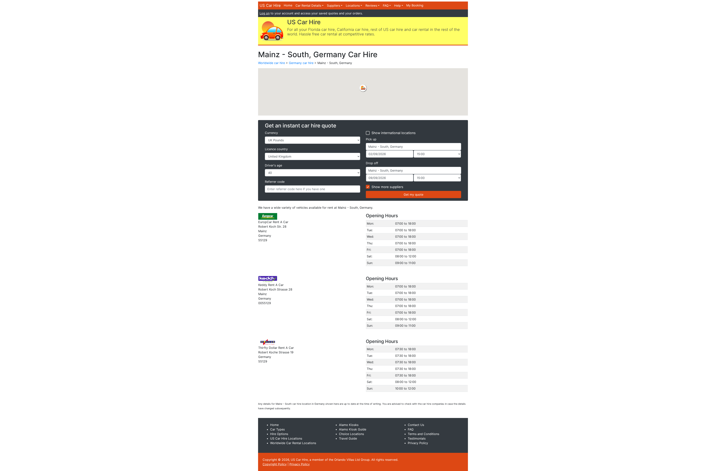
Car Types (277, 429)
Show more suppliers (387, 187)
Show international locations (394, 133)
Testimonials (417, 438)
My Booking (414, 5)
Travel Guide (348, 438)
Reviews (371, 5)
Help (397, 5)
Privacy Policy (418, 443)
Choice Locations (351, 434)
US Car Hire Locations (286, 438)
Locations (353, 5)
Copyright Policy (275, 464)
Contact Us (416, 425)
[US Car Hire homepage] (272, 30)
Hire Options (279, 434)
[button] (363, 88)
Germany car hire (301, 63)
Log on (265, 13)
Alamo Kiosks (348, 425)
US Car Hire (270, 5)
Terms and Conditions (423, 434)
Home (288, 5)
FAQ (386, 5)
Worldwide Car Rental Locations (293, 443)
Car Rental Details (308, 5)
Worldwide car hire (271, 63)
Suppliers (333, 5)
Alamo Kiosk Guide (352, 429)
